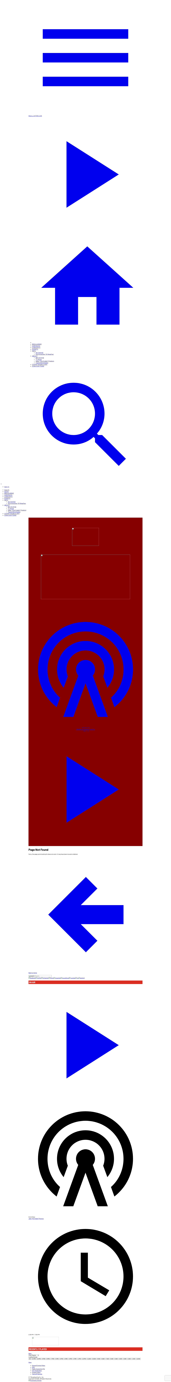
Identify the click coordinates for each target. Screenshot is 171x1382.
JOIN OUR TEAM (38, 366)
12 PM (84, 1359)
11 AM (89, 1359)
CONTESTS (36, 346)
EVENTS (35, 349)
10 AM (94, 1359)
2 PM (74, 1359)
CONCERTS (36, 347)
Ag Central (39, 353)
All (30, 1359)
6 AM (111, 1359)
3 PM (70, 1359)
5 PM (61, 1359)
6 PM (57, 1359)
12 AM (138, 1359)
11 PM (34, 1359)
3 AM (125, 1359)
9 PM (43, 1359)
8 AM (103, 1359)
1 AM (133, 1359)
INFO (34, 351)
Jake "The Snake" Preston (45, 361)
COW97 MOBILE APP (39, 364)
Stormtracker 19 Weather (45, 354)
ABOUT (34, 356)
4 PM (66, 1359)
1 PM (79, 1359)
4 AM (120, 1359)
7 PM (52, 1359)
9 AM (98, 1359)
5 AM (116, 1359)
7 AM (107, 1359)
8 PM (48, 1359)
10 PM (39, 1359)
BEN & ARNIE (37, 344)
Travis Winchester (42, 363)
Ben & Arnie (40, 358)
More (29, 1353)
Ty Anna (39, 359)
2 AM (129, 1359)
